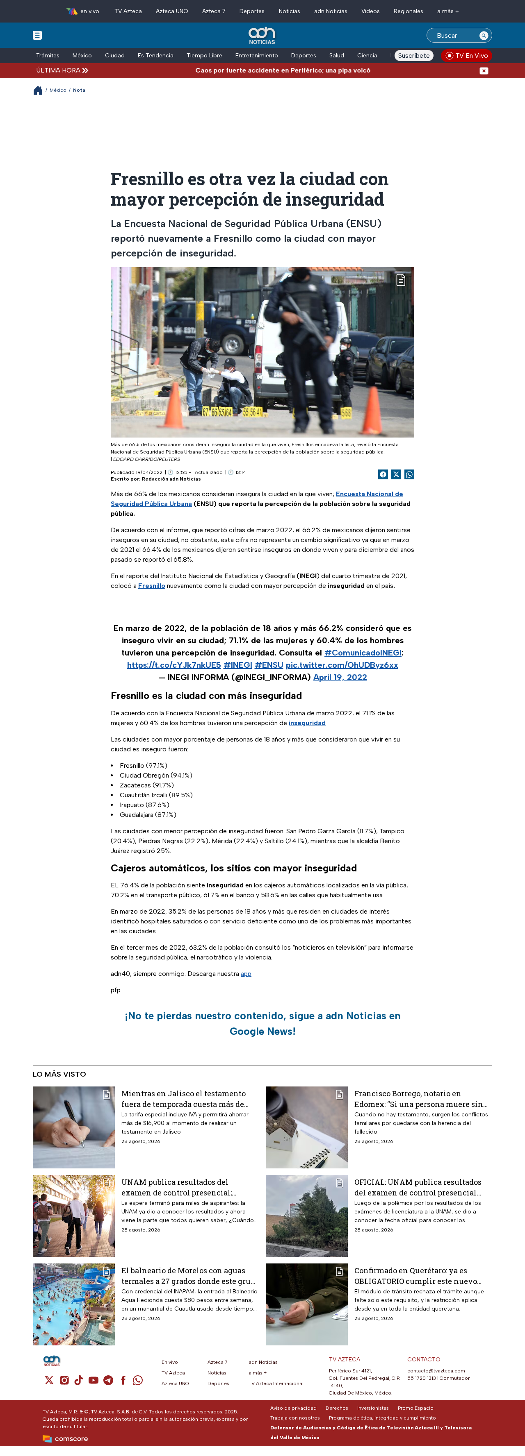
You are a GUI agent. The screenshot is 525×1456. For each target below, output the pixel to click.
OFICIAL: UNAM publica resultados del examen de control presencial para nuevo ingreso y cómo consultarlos (418, 1187)
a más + (448, 11)
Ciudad (115, 55)
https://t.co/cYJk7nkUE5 (174, 665)
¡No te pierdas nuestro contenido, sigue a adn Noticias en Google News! (263, 1023)
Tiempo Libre (204, 55)
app (246, 973)
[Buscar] (483, 35)
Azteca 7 (214, 11)
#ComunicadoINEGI (363, 653)
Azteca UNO (172, 11)
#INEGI (238, 665)
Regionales (408, 11)
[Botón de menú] (37, 35)
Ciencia (367, 55)
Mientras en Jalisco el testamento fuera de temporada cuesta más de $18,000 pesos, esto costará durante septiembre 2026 (183, 1099)
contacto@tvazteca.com (436, 1371)
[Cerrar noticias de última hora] (484, 70)
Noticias (289, 11)
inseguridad (307, 723)
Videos (370, 11)
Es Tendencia (155, 55)
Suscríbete (414, 55)
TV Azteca (128, 11)
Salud (336, 55)
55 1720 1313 (421, 1378)
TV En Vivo (471, 55)
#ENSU (269, 665)
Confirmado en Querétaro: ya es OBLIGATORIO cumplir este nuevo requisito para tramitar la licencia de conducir (421, 1275)
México (82, 55)
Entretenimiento (256, 55)
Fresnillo (151, 586)
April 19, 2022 (340, 677)
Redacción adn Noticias (171, 479)
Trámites (47, 55)
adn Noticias (330, 11)
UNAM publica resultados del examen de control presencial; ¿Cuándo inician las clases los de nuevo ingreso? (181, 1187)
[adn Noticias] (263, 36)
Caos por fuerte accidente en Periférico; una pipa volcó (254, 70)
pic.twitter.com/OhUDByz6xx (342, 665)
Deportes (252, 11)
